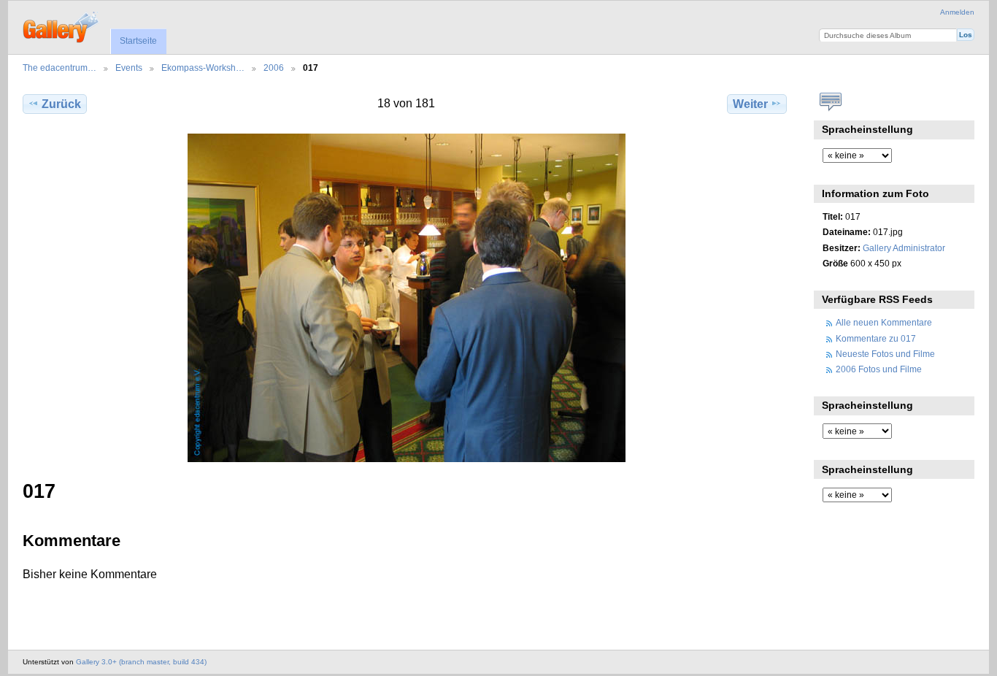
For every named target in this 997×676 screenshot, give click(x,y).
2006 (273, 67)
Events (128, 67)
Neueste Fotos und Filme (885, 353)
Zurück (61, 104)
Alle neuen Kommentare (884, 322)
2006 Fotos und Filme (879, 369)
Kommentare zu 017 (876, 338)
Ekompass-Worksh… (203, 67)
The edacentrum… (59, 67)
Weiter (750, 104)
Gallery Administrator (904, 248)
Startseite (138, 41)
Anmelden (957, 12)
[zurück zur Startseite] (62, 25)
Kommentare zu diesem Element (830, 102)
